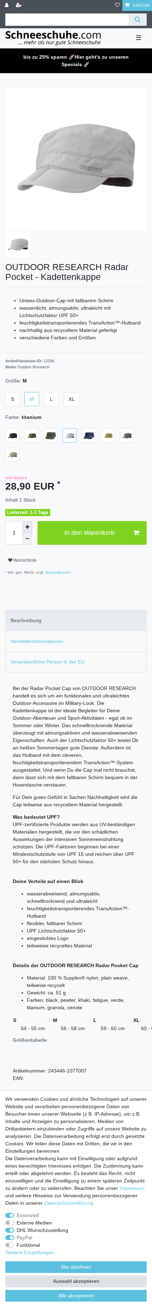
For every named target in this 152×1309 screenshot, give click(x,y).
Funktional (28, 1245)
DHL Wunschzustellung (42, 1230)
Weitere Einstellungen (29, 1252)
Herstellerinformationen (37, 641)
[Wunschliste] (117, 5)
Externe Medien (34, 1223)
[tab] (76, 620)
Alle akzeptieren (76, 1295)
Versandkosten (57, 572)
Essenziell (28, 1215)
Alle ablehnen (76, 1267)
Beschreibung (26, 620)
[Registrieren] (19, 5)
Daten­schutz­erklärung (68, 1203)
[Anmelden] (7, 5)
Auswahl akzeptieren (76, 1281)
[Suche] (138, 19)
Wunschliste (24, 560)
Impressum (132, 1188)
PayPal (24, 1237)
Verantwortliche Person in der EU (47, 662)
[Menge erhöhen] (27, 527)
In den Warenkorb (89, 532)
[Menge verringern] (27, 539)
